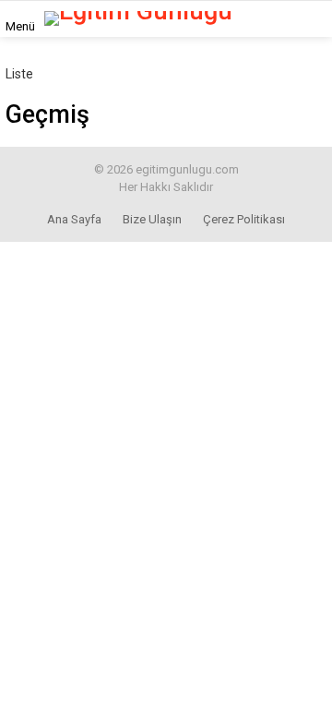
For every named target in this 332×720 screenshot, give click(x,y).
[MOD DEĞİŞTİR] (298, 18)
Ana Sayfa (74, 219)
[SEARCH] (266, 18)
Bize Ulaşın (152, 219)
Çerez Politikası (244, 219)
